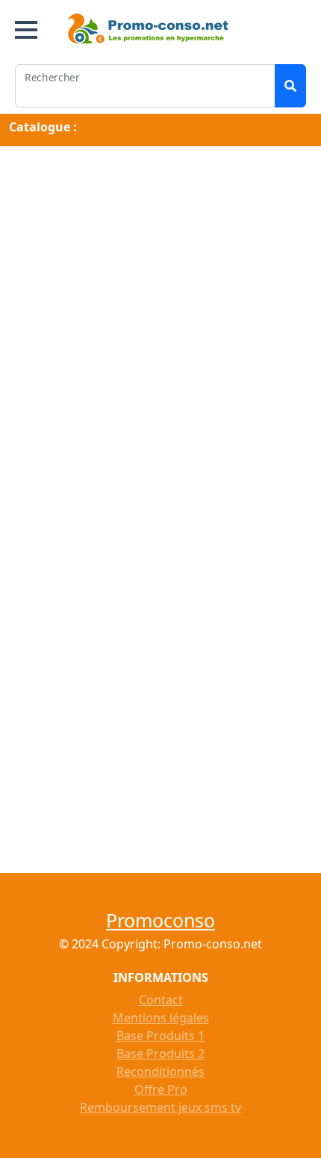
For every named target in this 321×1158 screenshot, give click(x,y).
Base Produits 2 (160, 1053)
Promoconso (160, 920)
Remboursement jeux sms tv (160, 1107)
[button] (26, 30)
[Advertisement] (160, 312)
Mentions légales (161, 1018)
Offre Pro (160, 1089)
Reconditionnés (160, 1071)
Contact (161, 1000)
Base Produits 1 (160, 1035)
